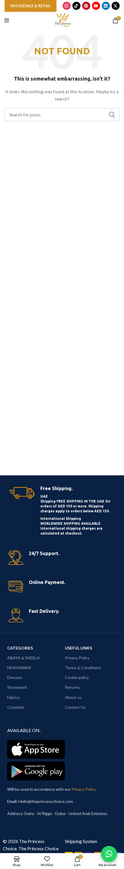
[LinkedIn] (106, 6)
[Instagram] (67, 6)
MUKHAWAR (19, 667)
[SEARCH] (112, 114)
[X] (116, 6)
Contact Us (75, 707)
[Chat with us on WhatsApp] (109, 854)
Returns (72, 687)
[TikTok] (76, 6)
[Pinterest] (86, 6)
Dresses (14, 677)
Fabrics (13, 697)
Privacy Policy (77, 657)
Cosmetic (16, 707)
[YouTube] (96, 6)
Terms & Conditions (83, 667)
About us (73, 697)
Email (11, 801)
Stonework (17, 687)
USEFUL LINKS (78, 647)
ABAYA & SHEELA (23, 657)
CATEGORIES (20, 647)
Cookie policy (77, 677)
